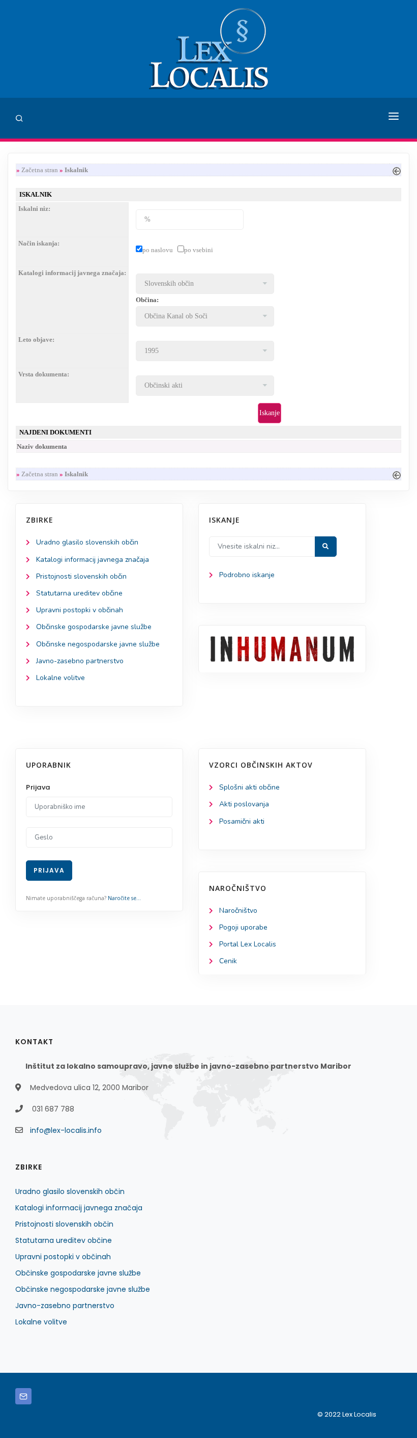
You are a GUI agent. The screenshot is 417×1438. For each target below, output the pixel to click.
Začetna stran (39, 170)
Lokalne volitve (60, 678)
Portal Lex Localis (247, 944)
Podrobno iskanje (247, 575)
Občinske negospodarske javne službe (98, 644)
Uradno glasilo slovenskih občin (87, 542)
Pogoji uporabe (243, 927)
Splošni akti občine (249, 787)
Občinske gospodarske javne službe (94, 627)
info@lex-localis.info (66, 1130)
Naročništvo (238, 910)
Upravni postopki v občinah (79, 610)
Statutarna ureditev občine (79, 593)
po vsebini (198, 250)
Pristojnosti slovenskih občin (81, 576)
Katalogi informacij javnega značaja (92, 559)
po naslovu (157, 250)
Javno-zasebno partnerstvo (80, 661)
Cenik (228, 961)
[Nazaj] (397, 170)
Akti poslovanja (244, 804)
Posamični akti (241, 821)
